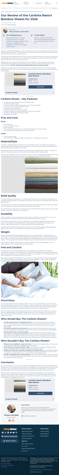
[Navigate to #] (56, 3)
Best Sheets (8, 11)
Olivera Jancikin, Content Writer (19, 31)
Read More (55, 8)
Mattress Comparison (10, 436)
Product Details (11, 92)
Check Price (40, 87)
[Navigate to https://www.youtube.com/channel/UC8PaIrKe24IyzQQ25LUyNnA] (13, 420)
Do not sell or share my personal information (41, 469)
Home (2, 11)
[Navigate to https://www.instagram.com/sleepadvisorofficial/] (9, 420)
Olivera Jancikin (11, 24)
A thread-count (8, 114)
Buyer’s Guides (11, 441)
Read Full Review (33, 82)
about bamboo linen (20, 235)
